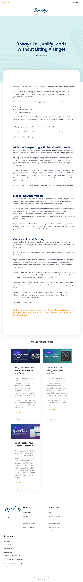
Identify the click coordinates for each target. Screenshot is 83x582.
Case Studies (53, 520)
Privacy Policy (8, 548)
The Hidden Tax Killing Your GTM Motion (55, 370)
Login (6, 567)
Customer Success (29, 523)
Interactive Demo (54, 523)
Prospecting (27, 513)
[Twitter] (43, 578)
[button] (53, 323)
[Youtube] (47, 578)
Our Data (7, 541)
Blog (50, 513)
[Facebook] (35, 578)
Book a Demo (6, 2)
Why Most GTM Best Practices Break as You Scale (25, 370)
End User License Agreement (13, 559)
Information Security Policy (13, 563)
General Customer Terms (12, 556)
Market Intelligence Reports (57, 516)
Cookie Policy (8, 552)
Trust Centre (8, 545)
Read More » (19, 412)
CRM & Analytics (28, 527)
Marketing (26, 516)
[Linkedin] (39, 578)
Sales (25, 520)
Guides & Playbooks (55, 531)
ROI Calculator (54, 527)
